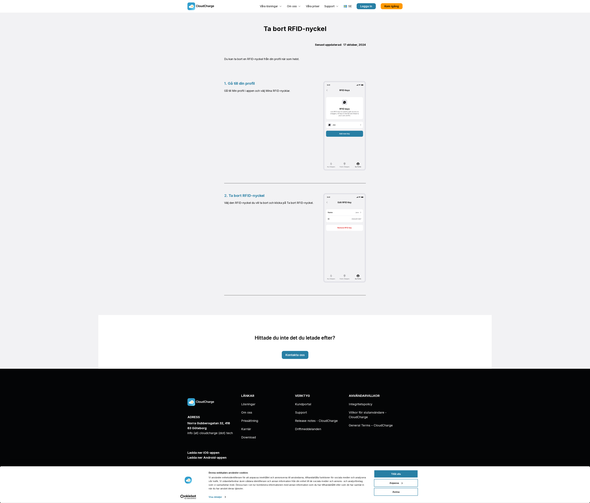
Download (248, 437)
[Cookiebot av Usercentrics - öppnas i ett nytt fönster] (188, 497)
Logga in (366, 6)
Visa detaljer (215, 497)
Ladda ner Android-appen (206, 457)
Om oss (246, 412)
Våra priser (312, 6)
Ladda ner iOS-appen (203, 453)
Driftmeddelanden (308, 429)
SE (350, 6)
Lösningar (248, 404)
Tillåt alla (396, 474)
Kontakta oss (295, 355)
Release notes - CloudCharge (316, 421)
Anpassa (394, 483)
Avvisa (395, 492)
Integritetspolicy (360, 404)
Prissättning (249, 421)
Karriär (246, 429)
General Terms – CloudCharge (371, 425)
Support (301, 412)
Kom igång (391, 6)
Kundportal (303, 404)
